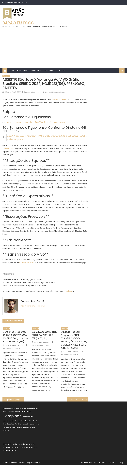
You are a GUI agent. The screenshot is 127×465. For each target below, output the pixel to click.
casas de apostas (8, 421)
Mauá (35, 421)
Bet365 (5, 411)
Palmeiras (10, 424)
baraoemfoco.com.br (32, 92)
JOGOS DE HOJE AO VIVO (13, 447)
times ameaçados (16, 427)
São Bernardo (8, 148)
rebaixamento (34, 424)
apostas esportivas (9, 408)
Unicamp (6, 430)
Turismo (35, 70)
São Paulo (6, 427)
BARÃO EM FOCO (18, 23)
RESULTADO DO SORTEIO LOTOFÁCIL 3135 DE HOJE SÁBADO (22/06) (78, 399)
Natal (4, 424)
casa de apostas (27, 417)
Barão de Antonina (18, 70)
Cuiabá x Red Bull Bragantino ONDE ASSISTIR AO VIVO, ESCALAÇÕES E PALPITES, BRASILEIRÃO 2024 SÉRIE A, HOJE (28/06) (74, 339)
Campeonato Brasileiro (22, 411)
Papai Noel (18, 424)
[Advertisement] (63, 47)
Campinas (12, 415)
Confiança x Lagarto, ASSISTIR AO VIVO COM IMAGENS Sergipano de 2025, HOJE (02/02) (15, 336)
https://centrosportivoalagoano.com (50, 122)
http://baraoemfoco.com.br (33, 306)
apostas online (21, 408)
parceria (26, 424)
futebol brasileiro (26, 421)
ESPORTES (49, 70)
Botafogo (11, 411)
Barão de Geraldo (32, 408)
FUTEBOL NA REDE (26, 262)
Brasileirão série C (59, 99)
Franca (17, 421)
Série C (69, 291)
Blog (61, 70)
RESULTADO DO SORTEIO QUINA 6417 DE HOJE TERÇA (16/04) (45, 335)
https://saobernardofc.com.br (19, 122)
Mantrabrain (35, 462)
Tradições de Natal (29, 427)
